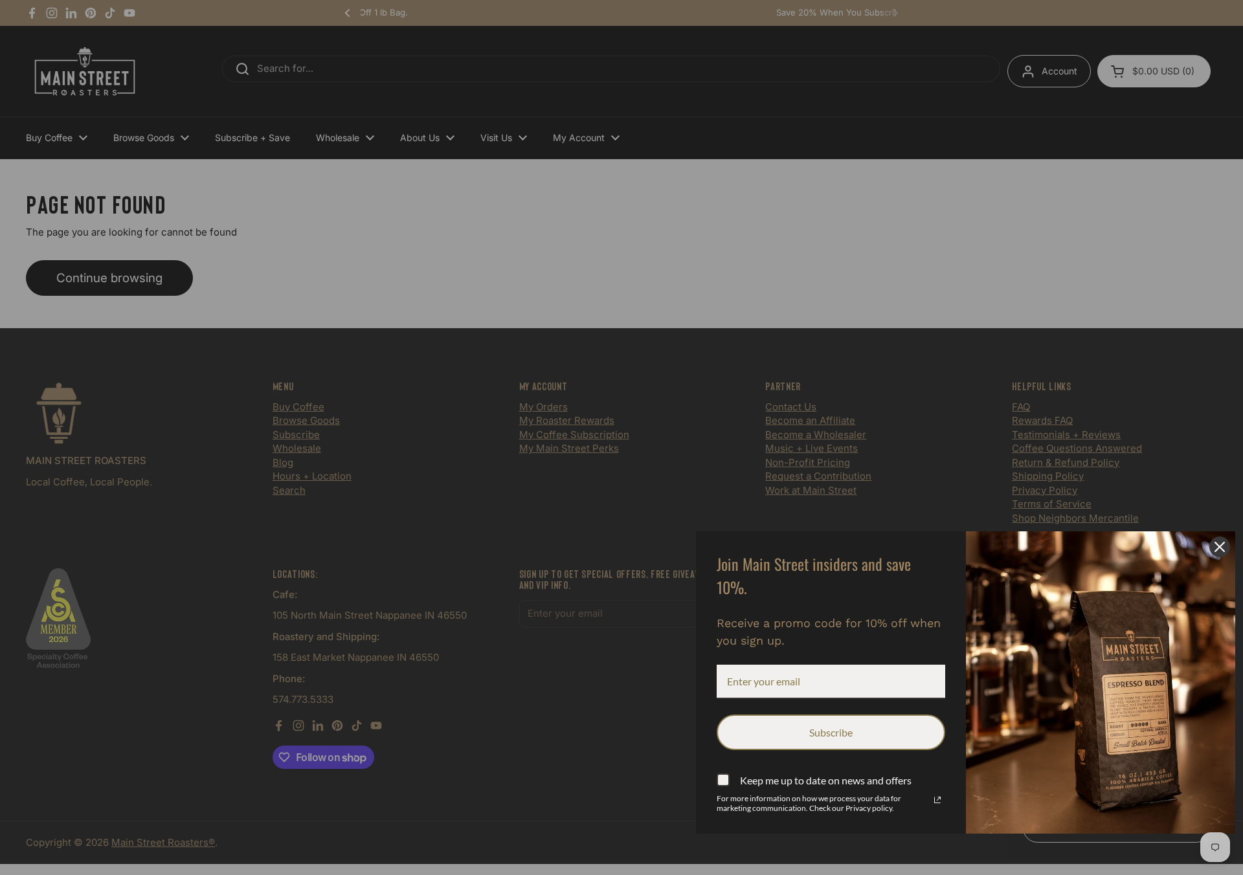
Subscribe (831, 732)
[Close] (1219, 546)
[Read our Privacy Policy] (937, 800)
